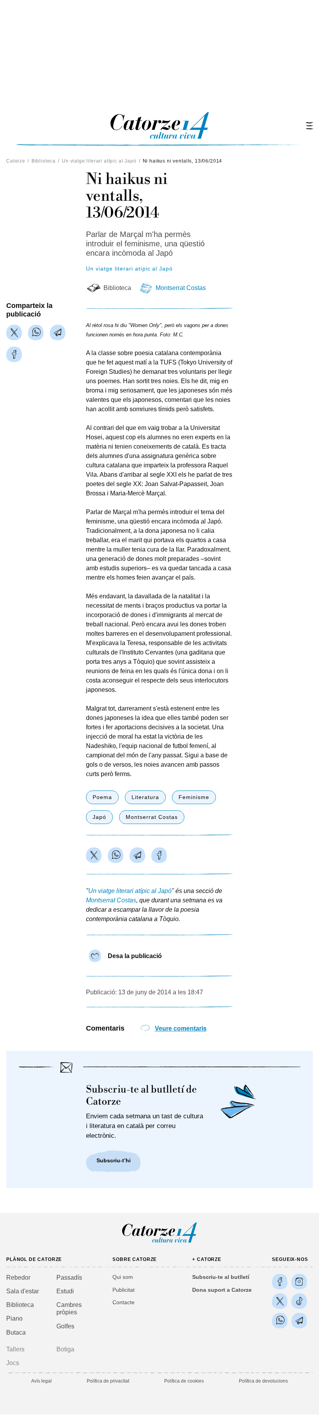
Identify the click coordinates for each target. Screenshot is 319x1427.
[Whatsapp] (36, 332)
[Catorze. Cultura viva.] (279, 1281)
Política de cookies (184, 1381)
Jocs (12, 1363)
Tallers (15, 1349)
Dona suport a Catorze (222, 1290)
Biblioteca (44, 161)
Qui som (122, 1277)
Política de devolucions (263, 1381)
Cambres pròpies (69, 1308)
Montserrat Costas (181, 288)
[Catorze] (159, 1242)
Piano (14, 1318)
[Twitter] (14, 332)
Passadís (69, 1277)
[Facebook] (14, 354)
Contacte (123, 1302)
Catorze (15, 161)
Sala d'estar (22, 1291)
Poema (102, 797)
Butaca (16, 1332)
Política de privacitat (108, 1381)
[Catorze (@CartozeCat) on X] (279, 1301)
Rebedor (18, 1277)
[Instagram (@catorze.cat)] (299, 1281)
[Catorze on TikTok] (299, 1301)
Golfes (65, 1326)
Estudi (65, 1291)
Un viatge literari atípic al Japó (99, 161)
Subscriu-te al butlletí (220, 1277)
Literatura (145, 797)
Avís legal (41, 1381)
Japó (99, 817)
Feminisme (194, 797)
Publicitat (123, 1290)
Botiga (65, 1349)
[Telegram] (57, 332)
